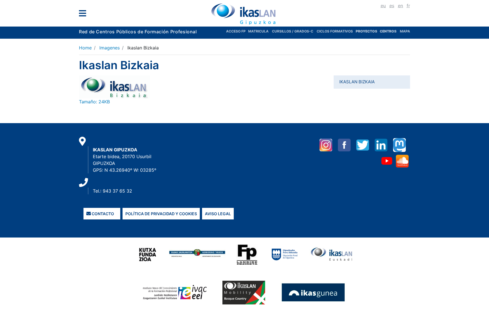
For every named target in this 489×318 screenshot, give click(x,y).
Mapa (405, 31)
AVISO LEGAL (218, 213)
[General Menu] (84, 14)
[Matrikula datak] (379, 31)
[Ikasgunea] (313, 292)
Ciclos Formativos (335, 31)
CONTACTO (102, 213)
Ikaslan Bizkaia (357, 81)
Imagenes (109, 48)
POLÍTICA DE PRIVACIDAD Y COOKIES (161, 213)
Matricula (260, 31)
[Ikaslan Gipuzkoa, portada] (244, 14)
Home (85, 48)
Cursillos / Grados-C (292, 31)
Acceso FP (237, 31)
